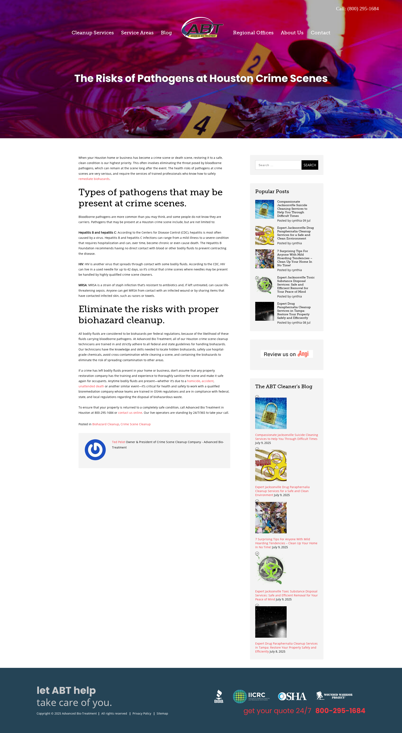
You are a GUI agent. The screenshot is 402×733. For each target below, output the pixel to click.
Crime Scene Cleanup (136, 424)
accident (208, 381)
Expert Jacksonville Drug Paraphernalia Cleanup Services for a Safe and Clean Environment (295, 233)
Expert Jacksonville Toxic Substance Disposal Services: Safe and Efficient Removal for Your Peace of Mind (296, 284)
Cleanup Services (93, 33)
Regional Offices (253, 33)
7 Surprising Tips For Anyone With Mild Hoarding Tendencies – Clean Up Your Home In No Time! (294, 258)
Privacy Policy (142, 713)
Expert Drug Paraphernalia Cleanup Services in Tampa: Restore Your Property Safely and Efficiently (294, 311)
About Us (292, 33)
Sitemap (162, 713)
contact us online (130, 413)
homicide (193, 381)
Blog (166, 33)
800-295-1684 (340, 711)
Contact (320, 33)
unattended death (91, 386)
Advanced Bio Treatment (202, 28)
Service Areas (137, 33)
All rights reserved (114, 713)
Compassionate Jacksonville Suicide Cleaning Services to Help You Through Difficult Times (292, 209)
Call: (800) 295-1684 (357, 8)
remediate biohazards (94, 179)
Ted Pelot (119, 442)
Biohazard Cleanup (105, 424)
